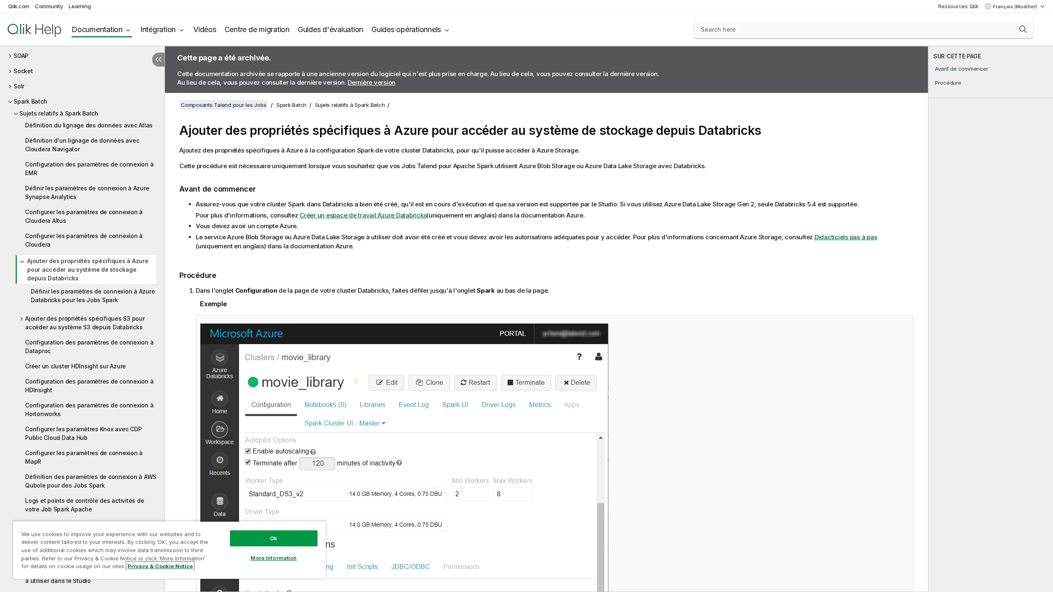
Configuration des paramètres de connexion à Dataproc (89, 346)
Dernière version (371, 82)
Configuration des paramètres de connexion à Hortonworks (89, 409)
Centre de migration (257, 29)
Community (49, 6)
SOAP (21, 55)
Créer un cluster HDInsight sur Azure (75, 366)
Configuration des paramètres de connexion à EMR (89, 168)
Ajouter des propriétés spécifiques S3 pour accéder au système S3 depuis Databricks (85, 323)
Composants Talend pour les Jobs (223, 105)
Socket (23, 70)
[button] (1023, 29)
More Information (273, 558)
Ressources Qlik (958, 6)
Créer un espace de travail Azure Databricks (363, 215)
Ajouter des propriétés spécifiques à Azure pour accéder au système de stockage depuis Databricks (87, 269)
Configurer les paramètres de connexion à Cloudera (84, 240)
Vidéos (204, 29)
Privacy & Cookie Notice (160, 566)
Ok (273, 538)
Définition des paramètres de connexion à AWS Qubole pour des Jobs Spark (90, 481)
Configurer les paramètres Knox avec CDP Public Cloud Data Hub (83, 433)
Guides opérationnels (406, 29)
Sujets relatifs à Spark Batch (58, 113)
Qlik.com (18, 6)
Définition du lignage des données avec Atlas (89, 125)
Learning (79, 6)
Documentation (97, 29)
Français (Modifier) (1015, 6)
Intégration (158, 29)
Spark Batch (30, 101)
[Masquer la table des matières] (158, 60)
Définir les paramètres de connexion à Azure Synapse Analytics (87, 192)
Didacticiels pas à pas (845, 237)
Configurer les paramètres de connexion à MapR (84, 457)
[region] (169, 550)
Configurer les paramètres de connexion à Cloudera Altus (84, 216)
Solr (19, 86)
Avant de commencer (961, 68)
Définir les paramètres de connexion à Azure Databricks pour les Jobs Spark (93, 295)
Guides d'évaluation (330, 29)
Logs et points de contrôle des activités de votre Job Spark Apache (84, 505)
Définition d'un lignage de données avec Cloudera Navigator (82, 145)
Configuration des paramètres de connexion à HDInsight (89, 385)
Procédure (948, 82)
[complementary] (990, 319)
